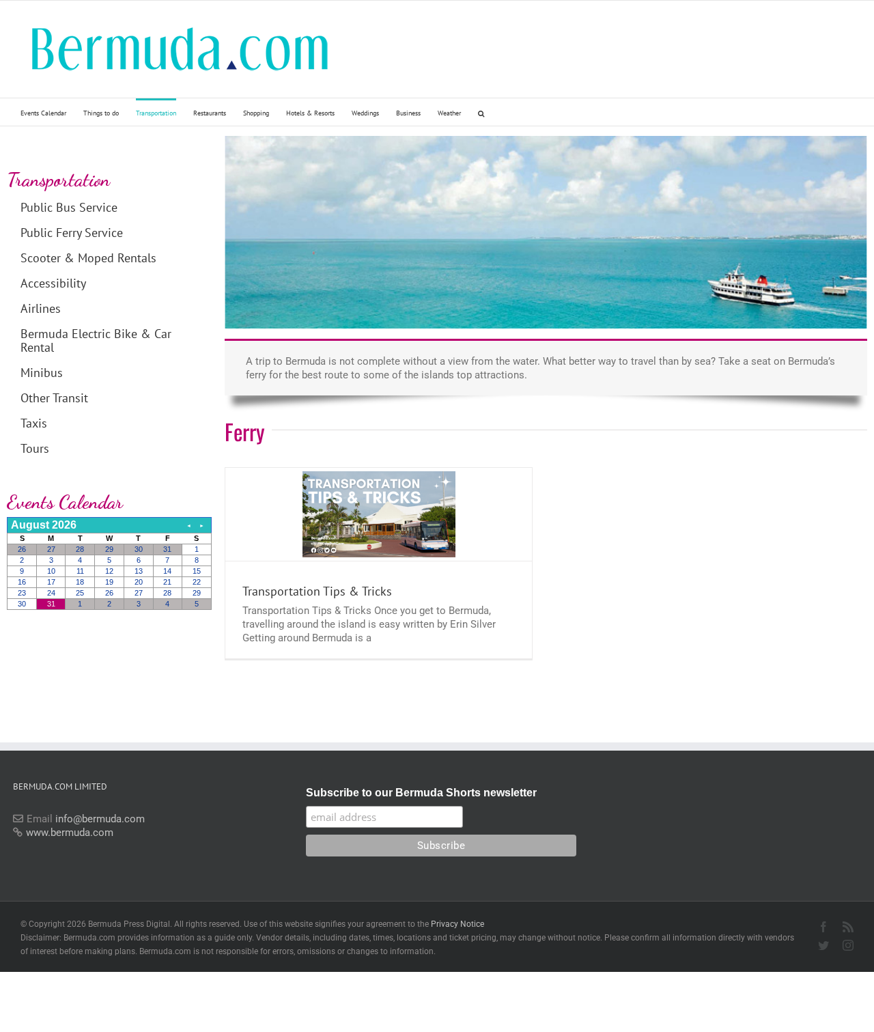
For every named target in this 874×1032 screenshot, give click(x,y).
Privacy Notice (457, 924)
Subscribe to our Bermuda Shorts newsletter (421, 792)
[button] (481, 112)
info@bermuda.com (100, 819)
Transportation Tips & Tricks (317, 591)
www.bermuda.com (69, 832)
